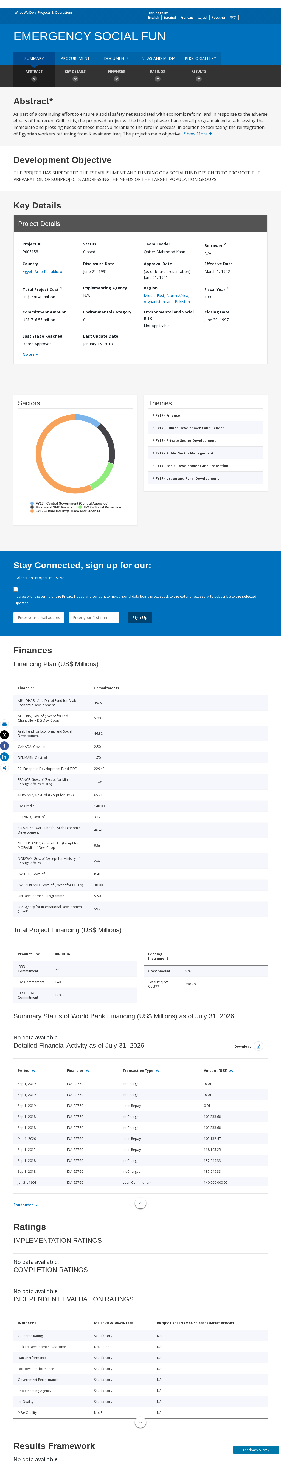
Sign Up (140, 617)
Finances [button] (116, 71)
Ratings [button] (157, 71)
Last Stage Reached (42, 336)
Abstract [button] (34, 71)
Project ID (32, 244)
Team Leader (157, 244)
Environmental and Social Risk (169, 315)
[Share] (4, 746)
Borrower (215, 244)
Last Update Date (100, 336)
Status (89, 244)
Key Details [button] (75, 71)
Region (151, 287)
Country (30, 263)
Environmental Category (107, 312)
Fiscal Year (216, 288)
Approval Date (158, 263)
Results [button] (199, 71)
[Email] (4, 724)
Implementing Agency (105, 287)
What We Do (24, 12)
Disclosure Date (98, 263)
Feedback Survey (256, 1450)
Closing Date (217, 312)
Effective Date (218, 263)
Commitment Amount (44, 312)
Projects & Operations (55, 12)
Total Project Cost (42, 288)
